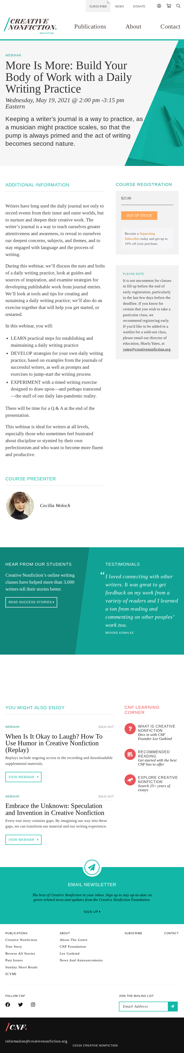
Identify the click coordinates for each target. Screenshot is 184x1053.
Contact (170, 26)
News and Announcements (81, 960)
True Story (13, 946)
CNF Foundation (73, 946)
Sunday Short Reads (21, 967)
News (119, 6)
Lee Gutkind (70, 953)
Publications (90, 26)
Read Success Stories (31, 602)
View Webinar (22, 777)
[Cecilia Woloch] (20, 506)
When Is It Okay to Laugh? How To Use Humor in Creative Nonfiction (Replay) (54, 743)
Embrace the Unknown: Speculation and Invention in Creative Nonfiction (54, 809)
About (133, 26)
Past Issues (14, 960)
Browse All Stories (20, 953)
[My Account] (159, 6)
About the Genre (74, 940)
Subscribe (98, 6)
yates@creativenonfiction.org (147, 349)
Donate (139, 6)
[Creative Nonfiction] (30, 26)
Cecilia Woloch (55, 505)
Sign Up (91, 912)
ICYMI (10, 974)
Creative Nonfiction (21, 940)
